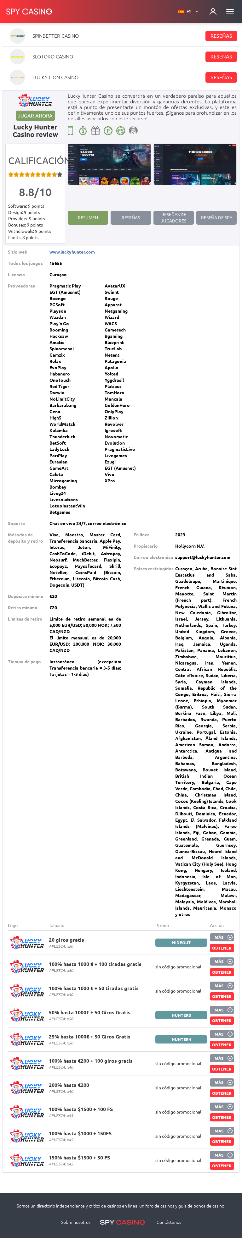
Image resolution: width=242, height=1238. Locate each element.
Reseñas (221, 36)
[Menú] (230, 11)
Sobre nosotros (75, 1222)
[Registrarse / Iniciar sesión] (213, 12)
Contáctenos (169, 1222)
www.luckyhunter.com (72, 252)
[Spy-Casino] (29, 11)
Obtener (222, 948)
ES (193, 11)
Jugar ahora (35, 115)
